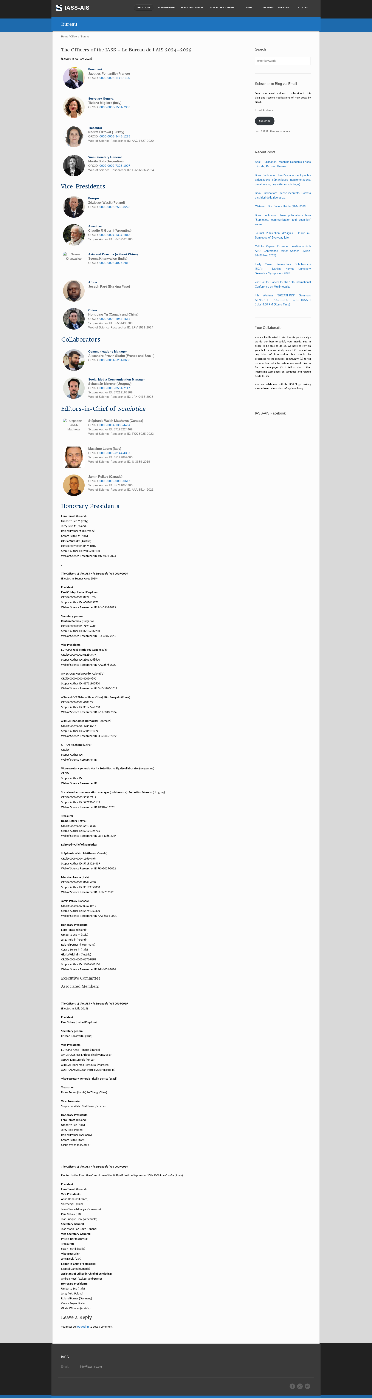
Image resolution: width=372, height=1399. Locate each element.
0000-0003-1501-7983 (114, 107)
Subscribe (264, 121)
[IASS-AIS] (76, 8)
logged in (82, 1326)
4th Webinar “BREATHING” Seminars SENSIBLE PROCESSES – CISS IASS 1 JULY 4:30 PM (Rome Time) (283, 300)
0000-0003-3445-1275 (114, 136)
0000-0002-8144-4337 (114, 453)
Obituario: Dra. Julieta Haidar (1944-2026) (280, 206)
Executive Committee (81, 978)
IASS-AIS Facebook (270, 413)
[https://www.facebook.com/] (292, 1386)
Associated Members (80, 986)
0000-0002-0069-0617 (114, 481)
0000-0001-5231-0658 (114, 360)
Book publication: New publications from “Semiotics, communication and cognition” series (283, 220)
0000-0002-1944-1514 (114, 318)
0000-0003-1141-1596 (114, 78)
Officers (74, 36)
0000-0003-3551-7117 (114, 388)
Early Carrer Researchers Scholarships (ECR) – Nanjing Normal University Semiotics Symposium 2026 (283, 269)
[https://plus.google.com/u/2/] (300, 1386)
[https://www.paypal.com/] (307, 1386)
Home (64, 36)
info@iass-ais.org (91, 1366)
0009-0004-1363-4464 (114, 425)
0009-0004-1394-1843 (114, 235)
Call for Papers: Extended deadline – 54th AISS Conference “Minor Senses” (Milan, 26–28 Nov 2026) (283, 251)
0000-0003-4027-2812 (114, 263)
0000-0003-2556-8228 (114, 207)
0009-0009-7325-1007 (114, 165)
